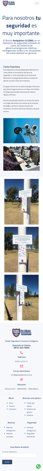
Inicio (11, 403)
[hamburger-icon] (36, 3)
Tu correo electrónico (9, 452)
